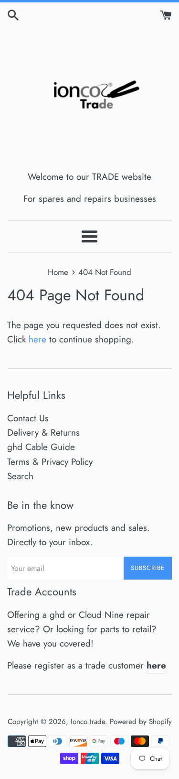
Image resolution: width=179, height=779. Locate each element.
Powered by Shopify (141, 721)
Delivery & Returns (43, 432)
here (37, 339)
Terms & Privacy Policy (50, 461)
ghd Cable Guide (41, 446)
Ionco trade (88, 721)
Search (20, 476)
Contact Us (28, 418)
